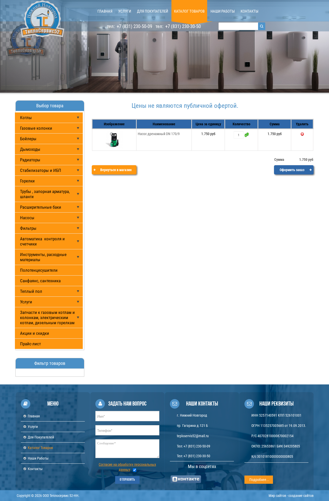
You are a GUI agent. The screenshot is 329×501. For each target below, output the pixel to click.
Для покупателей (41, 437)
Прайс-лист (30, 343)
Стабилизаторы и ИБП (40, 170)
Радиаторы (30, 159)
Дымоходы (30, 149)
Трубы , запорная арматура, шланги (45, 194)
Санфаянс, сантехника (40, 280)
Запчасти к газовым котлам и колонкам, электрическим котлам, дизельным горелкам (47, 317)
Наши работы (38, 458)
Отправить (127, 480)
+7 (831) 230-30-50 (182, 26)
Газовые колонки (36, 128)
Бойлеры (28, 138)
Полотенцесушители (39, 270)
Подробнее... (259, 480)
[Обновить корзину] (246, 135)
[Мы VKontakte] (186, 479)
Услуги (26, 301)
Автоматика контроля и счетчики (42, 241)
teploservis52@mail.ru (193, 436)
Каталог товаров (40, 448)
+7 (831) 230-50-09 (134, 26)
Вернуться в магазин (116, 170)
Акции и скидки (34, 333)
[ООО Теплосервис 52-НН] (42, 18)
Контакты (35, 469)
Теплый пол (31, 291)
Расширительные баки (40, 207)
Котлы (26, 117)
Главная (34, 416)
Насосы (27, 217)
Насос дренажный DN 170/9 (159, 134)
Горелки (27, 180)
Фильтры (28, 228)
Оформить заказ (292, 170)
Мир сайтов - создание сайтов (291, 496)
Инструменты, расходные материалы (43, 257)
